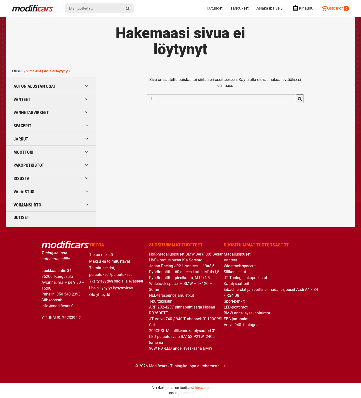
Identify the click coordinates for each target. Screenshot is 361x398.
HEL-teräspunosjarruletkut (171, 295)
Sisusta (21, 178)
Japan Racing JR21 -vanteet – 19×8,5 (181, 266)
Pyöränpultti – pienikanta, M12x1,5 (179, 277)
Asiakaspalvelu (269, 8)
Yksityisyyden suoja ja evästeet (116, 281)
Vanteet (22, 99)
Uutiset (21, 217)
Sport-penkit (234, 301)
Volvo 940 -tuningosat (243, 324)
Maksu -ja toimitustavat (109, 261)
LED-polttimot (236, 307)
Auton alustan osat (35, 86)
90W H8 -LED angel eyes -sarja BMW (180, 348)
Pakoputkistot (29, 165)
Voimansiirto (27, 204)
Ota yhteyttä (99, 294)
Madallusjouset (237, 254)
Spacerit (22, 125)
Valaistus (24, 191)
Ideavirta (202, 388)
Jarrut (21, 138)
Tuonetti (187, 393)
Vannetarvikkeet (31, 112)
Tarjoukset (239, 8)
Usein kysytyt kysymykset (111, 288)
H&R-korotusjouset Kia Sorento (175, 260)
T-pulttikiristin (160, 301)
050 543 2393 (68, 294)
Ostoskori (337, 8)
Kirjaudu (306, 8)
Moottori (23, 152)
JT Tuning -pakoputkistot (245, 277)
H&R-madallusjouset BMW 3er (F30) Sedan (186, 254)
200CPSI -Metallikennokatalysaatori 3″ (182, 330)
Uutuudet (214, 8)
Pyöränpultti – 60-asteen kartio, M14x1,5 (184, 272)
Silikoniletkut (235, 272)
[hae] (128, 8)
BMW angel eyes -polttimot (247, 313)
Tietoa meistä (101, 254)
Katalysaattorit (236, 283)
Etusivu (17, 71)
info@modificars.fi (57, 306)
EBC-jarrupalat (236, 319)
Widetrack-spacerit (240, 266)
